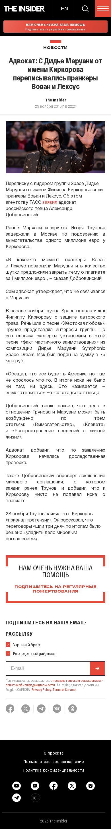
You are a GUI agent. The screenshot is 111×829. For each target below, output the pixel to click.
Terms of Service (64, 689)
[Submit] (97, 668)
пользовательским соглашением (77, 680)
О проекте (53, 752)
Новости (55, 47)
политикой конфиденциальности (30, 685)
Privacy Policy (41, 689)
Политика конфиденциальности (54, 769)
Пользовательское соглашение (54, 761)
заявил (49, 202)
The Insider (55, 99)
